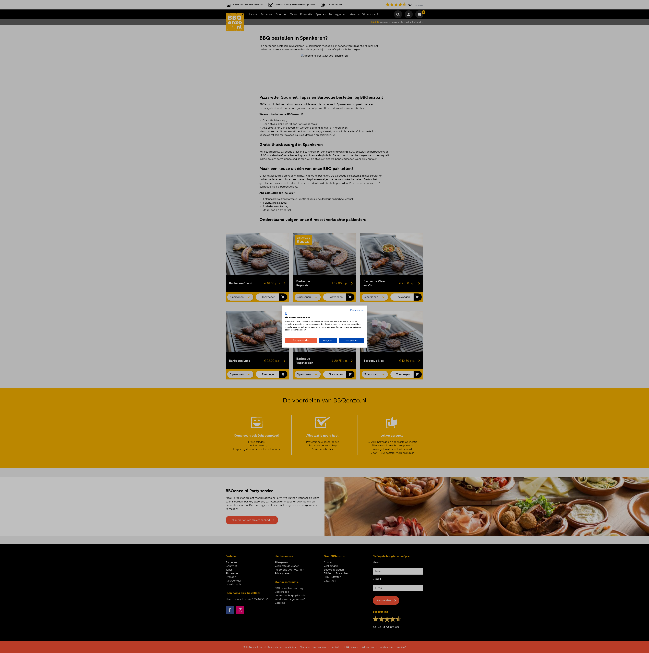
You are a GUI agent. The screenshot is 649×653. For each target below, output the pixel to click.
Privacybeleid (357, 310)
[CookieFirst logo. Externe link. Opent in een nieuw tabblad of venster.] (286, 313)
